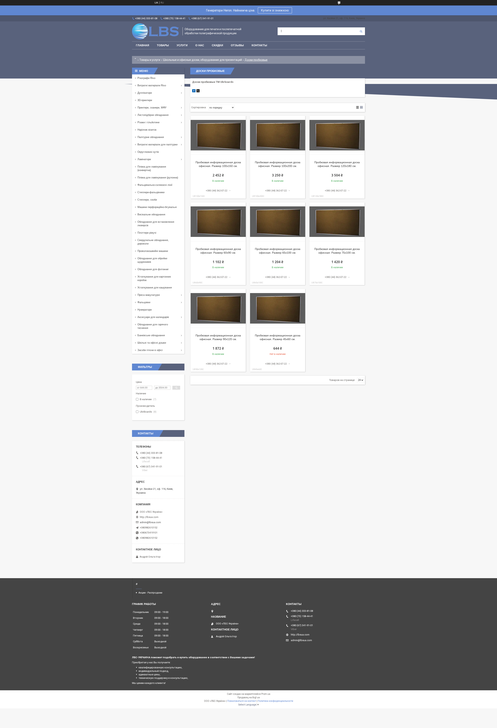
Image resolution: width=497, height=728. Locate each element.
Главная (142, 45)
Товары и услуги (149, 59)
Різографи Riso (146, 78)
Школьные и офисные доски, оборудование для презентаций (202, 59)
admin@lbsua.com (150, 522)
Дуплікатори (144, 92)
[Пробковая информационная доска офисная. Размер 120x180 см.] (337, 135)
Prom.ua (265, 694)
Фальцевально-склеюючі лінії (154, 184)
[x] (198, 91)
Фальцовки (143, 302)
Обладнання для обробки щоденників (152, 260)
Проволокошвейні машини (152, 251)
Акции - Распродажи (150, 592)
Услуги (182, 45)
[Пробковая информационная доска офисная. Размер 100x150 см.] (218, 135)
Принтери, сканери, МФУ (151, 107)
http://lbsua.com (149, 517)
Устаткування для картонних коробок (154, 278)
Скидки (217, 45)
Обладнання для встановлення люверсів (155, 223)
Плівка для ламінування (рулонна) (157, 177)
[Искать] (361, 31)
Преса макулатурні (148, 294)
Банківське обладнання (151, 335)
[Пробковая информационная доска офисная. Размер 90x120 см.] (218, 308)
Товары (163, 45)
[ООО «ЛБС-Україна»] (155, 31)
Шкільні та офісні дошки (151, 342)
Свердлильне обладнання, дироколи (153, 242)
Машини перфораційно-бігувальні (157, 207)
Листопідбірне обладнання (153, 114)
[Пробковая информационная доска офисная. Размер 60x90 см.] (218, 222)
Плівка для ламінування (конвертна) (151, 168)
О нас (199, 45)
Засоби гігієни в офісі (150, 350)
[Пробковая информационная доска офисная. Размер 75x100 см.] (337, 222)
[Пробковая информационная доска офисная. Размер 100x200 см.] (277, 135)
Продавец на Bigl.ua (248, 697)
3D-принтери (144, 100)
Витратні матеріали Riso (151, 85)
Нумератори (144, 309)
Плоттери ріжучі (146, 232)
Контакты (259, 45)
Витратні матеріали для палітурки (157, 144)
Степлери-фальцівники (150, 192)
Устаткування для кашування (154, 287)
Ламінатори (144, 159)
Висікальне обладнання (151, 214)
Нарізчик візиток (146, 129)
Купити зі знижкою (275, 10)
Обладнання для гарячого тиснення (152, 326)
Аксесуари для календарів (153, 317)
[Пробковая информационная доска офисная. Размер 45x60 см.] (277, 308)
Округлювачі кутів (148, 151)
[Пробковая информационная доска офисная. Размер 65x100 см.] (277, 222)
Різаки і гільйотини (148, 122)
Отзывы (237, 45)
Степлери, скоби (147, 199)
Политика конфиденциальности (275, 701)
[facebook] (193, 91)
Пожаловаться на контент (241, 701)
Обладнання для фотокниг (153, 269)
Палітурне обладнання (150, 137)
